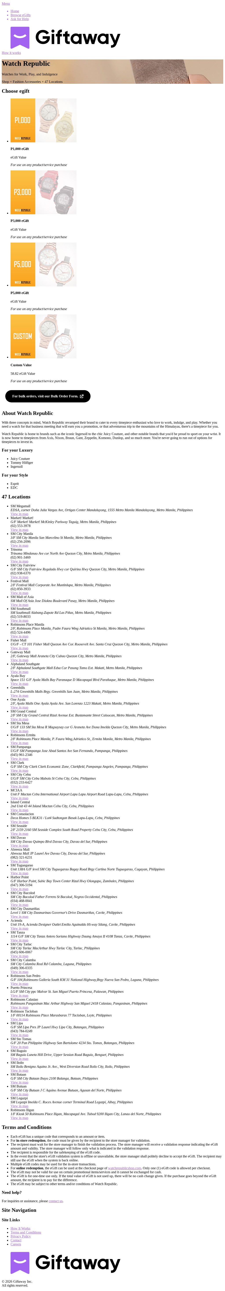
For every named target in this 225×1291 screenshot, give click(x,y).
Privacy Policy (21, 1236)
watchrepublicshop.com (124, 1168)
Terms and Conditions (26, 1232)
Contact (16, 1240)
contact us (56, 1201)
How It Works (20, 1228)
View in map (19, 514)
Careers (16, 1244)
